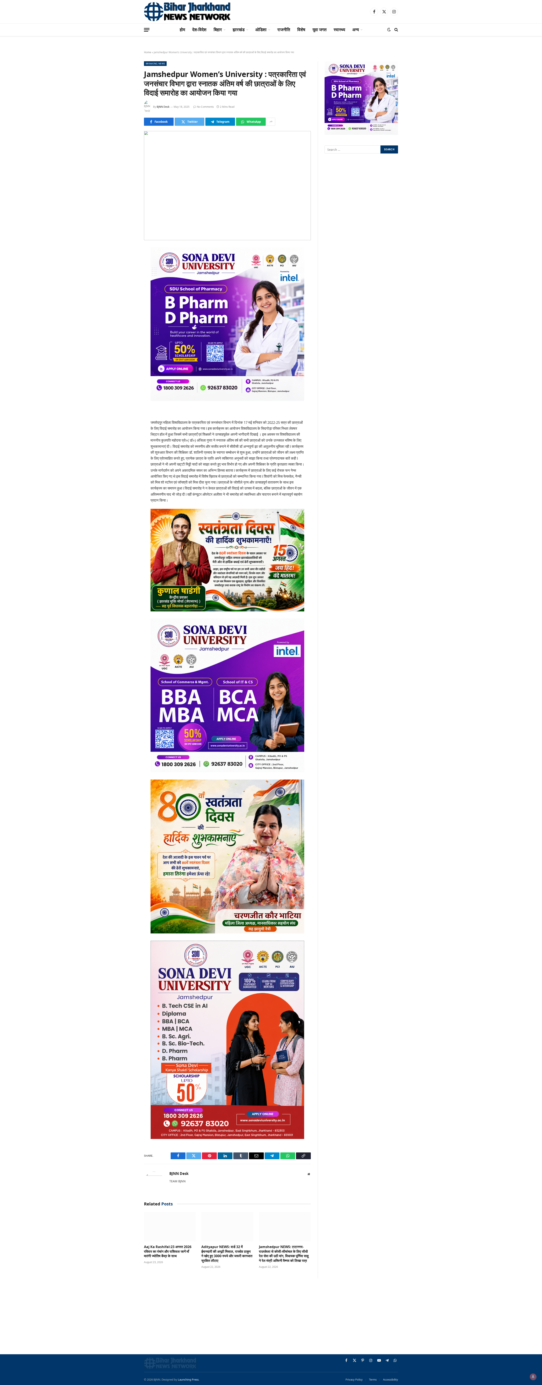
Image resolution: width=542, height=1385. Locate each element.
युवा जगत (319, 29)
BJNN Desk (163, 107)
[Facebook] (129, 261)
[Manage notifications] (533, 1376)
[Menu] (146, 30)
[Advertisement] (271, 1317)
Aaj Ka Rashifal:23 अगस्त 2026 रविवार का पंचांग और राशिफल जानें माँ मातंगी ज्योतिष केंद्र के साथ (167, 1251)
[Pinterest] (129, 293)
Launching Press (188, 1379)
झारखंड (239, 29)
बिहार (218, 29)
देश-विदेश (199, 29)
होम (182, 29)
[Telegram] (129, 315)
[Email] (129, 304)
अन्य (355, 29)
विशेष (301, 29)
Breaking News (155, 63)
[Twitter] (129, 272)
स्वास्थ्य (339, 29)
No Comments (205, 107)
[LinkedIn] (129, 283)
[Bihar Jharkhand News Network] (187, 11)
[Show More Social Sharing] (271, 122)
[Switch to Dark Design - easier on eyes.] (389, 30)
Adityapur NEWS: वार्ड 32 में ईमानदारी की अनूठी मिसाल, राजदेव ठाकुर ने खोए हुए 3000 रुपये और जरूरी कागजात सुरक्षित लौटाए (226, 1254)
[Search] (396, 30)
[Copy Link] (129, 337)
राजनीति (283, 29)
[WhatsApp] (129, 326)
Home (147, 52)
